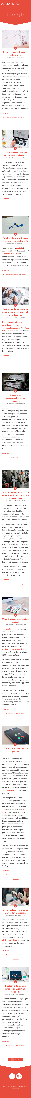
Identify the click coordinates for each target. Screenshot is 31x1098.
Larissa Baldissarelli (9, 624)
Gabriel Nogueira (10, 57)
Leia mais (5, 113)
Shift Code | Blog (11, 4)
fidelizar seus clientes (10, 940)
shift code (17, 117)
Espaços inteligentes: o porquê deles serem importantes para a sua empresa (15, 495)
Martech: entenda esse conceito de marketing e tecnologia (15, 989)
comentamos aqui (11, 629)
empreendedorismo (10, 117)
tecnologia (23, 117)
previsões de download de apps (14, 649)
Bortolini (19, 248)
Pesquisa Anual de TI (10, 790)
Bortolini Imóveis (10, 254)
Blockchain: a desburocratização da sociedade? (15, 398)
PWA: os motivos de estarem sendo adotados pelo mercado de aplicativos (15, 312)
